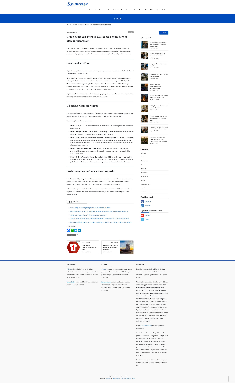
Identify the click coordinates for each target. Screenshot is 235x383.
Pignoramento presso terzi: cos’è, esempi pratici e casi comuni (157, 55)
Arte (142, 157)
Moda (130, 32)
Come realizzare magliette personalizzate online (89, 247)
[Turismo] (126, 247)
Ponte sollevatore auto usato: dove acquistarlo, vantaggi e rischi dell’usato (158, 44)
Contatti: (103, 269)
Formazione (144, 176)
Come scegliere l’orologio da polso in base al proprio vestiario (90, 208)
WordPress (107, 378)
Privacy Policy (71, 282)
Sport (142, 188)
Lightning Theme (116, 378)
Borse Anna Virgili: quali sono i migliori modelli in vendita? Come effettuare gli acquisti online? (100, 222)
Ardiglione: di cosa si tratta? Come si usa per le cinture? (88, 215)
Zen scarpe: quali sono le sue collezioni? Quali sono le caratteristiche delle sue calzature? (99, 218)
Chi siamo (69, 269)
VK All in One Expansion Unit (128, 378)
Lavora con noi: (106, 282)
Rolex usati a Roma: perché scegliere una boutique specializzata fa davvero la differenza (99, 211)
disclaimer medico (146, 325)
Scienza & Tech (145, 184)
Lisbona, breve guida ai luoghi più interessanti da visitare (110, 247)
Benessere (144, 161)
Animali (143, 153)
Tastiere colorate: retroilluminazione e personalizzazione (155, 86)
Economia (144, 172)
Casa (142, 165)
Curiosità (144, 168)
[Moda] (73, 247)
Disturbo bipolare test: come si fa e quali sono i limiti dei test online (158, 118)
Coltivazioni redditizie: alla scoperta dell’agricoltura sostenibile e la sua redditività (158, 139)
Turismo (143, 192)
